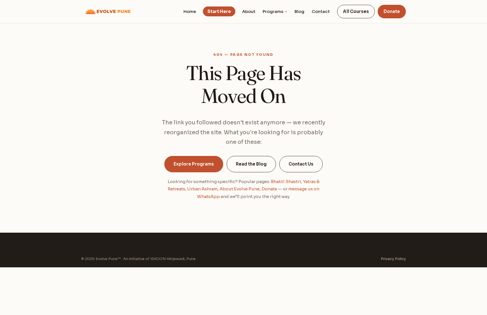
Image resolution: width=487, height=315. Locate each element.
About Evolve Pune (240, 188)
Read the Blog (251, 164)
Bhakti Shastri (286, 181)
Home (189, 11)
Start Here (219, 11)
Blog (299, 11)
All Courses (356, 11)
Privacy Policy (393, 258)
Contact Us (301, 164)
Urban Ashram (202, 188)
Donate (392, 11)
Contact (321, 11)
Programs (273, 11)
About (248, 11)
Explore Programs (194, 164)
